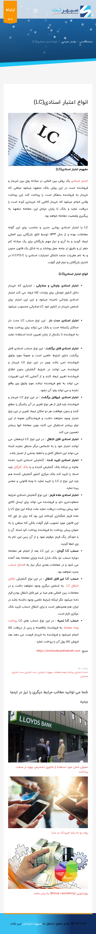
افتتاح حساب (16, 565)
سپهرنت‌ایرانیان (32, 924)
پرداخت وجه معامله (64, 672)
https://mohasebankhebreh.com (58, 651)
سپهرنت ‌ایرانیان (46, 672)
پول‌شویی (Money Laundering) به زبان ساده (61, 893)
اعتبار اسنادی (79, 181)
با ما (10, 14)
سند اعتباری (31, 672)
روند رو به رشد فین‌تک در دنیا (70, 833)
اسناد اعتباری (81, 672)
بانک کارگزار (21, 467)
